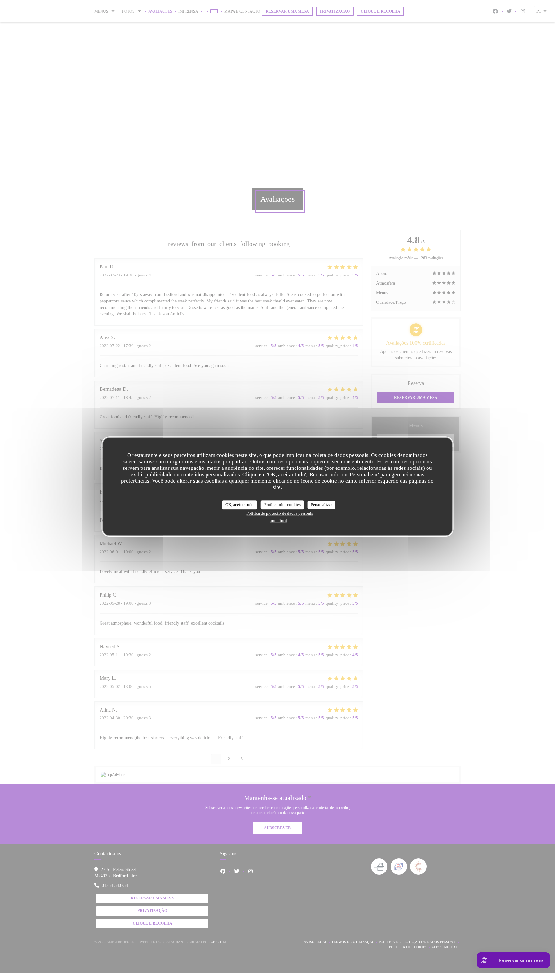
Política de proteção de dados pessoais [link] (279, 513)
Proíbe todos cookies (282, 504)
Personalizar (321, 504)
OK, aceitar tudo (239, 504)
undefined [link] (278, 520)
